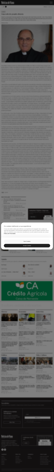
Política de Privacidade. (10, 233)
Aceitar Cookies (27, 245)
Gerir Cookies (27, 241)
